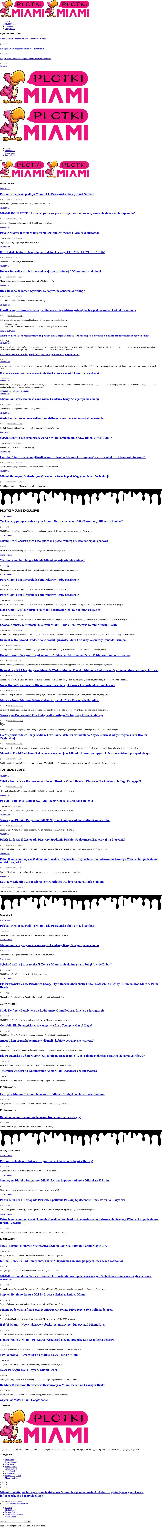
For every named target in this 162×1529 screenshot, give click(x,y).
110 (8, 1375)
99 (22, 868)
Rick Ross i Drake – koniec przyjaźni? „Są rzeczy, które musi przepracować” (39, 354)
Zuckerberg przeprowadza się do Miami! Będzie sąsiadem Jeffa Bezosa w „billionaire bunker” (61, 521)
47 (8, 359)
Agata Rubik (10, 1471)
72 (8, 546)
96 (22, 787)
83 (22, 630)
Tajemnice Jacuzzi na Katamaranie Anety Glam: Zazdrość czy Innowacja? (48, 1070)
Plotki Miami (10, 24)
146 (8, 1061)
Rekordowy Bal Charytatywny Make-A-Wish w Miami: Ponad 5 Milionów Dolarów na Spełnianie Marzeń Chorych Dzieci (79, 670)
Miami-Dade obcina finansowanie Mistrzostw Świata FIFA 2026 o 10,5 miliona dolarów (56, 1309)
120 (19, 645)
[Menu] (1, 160)
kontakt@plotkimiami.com (17, 1503)
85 (22, 482)
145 (8, 1300)
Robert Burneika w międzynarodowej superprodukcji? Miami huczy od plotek (51, 271)
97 (8, 1266)
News (7, 22)
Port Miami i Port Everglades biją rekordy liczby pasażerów (39, 579)
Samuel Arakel (11, 1469)
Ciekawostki (10, 26)
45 (8, 378)
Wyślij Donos (10, 1517)
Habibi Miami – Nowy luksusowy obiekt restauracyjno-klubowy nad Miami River (53, 1324)
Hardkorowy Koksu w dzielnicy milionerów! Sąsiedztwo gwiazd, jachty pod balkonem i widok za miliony (68, 310)
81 (22, 316)
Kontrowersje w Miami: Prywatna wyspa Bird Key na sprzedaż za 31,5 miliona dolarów (57, 1339)
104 (22, 615)
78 (22, 806)
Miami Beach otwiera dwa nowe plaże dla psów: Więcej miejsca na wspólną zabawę (54, 540)
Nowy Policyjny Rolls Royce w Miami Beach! (29, 1369)
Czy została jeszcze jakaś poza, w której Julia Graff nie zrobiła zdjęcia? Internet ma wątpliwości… (50, 373)
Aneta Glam (10, 1473)
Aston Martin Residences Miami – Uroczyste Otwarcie (23, 39)
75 (22, 257)
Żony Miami (10, 29)
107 (22, 845)
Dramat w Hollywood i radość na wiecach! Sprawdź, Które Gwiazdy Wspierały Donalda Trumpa (63, 640)
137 (8, 1031)
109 (8, 1251)
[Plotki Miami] (81, 107)
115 (8, 1076)
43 (22, 199)
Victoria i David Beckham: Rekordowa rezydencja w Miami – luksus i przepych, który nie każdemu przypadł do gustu (76, 753)
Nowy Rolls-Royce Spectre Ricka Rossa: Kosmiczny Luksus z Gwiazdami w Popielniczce (57, 685)
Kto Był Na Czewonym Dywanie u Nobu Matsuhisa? (22, 49)
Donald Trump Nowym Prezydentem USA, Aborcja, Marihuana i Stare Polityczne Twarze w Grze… (65, 655)
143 (8, 1390)
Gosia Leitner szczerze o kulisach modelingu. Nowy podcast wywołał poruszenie (52, 418)
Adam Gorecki (13, 660)
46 (22, 296)
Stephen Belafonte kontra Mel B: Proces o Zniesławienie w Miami (43, 1294)
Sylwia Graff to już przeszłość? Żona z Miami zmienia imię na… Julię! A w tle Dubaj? (56, 437)
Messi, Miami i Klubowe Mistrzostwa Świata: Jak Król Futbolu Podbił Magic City (53, 1245)
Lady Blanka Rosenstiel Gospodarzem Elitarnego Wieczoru (25, 59)
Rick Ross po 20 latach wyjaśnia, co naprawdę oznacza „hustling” (42, 290)
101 (22, 443)
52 (8, 1345)
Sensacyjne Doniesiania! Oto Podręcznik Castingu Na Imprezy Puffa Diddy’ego (51, 715)
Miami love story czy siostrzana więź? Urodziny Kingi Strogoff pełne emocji (49, 399)
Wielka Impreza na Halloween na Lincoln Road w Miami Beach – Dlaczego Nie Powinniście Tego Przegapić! (70, 781)
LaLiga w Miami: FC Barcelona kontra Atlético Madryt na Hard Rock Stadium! (52, 881)
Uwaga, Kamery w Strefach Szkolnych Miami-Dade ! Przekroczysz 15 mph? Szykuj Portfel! (59, 624)
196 (22, 721)
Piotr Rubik (9, 1460)
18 (22, 219)
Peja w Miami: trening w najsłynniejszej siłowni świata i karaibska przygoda (49, 232)
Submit (27, 1521)
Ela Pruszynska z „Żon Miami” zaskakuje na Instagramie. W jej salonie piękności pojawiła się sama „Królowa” (72, 1055)
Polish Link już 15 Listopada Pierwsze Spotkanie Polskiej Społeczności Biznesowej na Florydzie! (62, 839)
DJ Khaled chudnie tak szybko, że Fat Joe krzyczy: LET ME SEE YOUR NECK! (52, 252)
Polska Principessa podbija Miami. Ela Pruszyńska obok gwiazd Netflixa (47, 194)
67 (22, 462)
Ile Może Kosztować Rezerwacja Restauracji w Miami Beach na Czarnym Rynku (52, 1385)
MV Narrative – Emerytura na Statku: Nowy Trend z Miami (39, 1354)
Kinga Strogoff (11, 1462)
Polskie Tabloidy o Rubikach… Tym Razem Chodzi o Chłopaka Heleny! (46, 800)
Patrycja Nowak (14, 199)
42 (22, 238)
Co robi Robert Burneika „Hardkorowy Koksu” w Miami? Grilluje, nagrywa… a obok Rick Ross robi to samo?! (73, 457)
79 (8, 1330)
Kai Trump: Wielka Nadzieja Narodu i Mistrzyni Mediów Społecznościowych (50, 609)
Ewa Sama (9, 1464)
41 (8, 341)
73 (8, 527)
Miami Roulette (11, 1478)
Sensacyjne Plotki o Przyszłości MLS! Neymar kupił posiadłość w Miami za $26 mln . (55, 820)
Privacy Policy (11, 1512)
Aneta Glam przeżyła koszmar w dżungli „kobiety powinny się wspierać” (47, 1040)
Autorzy (8, 1508)
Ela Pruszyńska (11, 1466)
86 (22, 759)
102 (22, 690)
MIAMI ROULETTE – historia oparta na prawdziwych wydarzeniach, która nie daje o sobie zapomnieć (67, 213)
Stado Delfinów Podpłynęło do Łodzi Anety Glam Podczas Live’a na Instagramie (52, 1010)
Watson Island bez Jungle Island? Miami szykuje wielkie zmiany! (42, 560)
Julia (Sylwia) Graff (13, 1476)
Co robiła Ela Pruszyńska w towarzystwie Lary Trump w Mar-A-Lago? (46, 1025)
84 (22, 825)
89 (8, 1016)
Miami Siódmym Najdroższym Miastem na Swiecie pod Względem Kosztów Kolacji (54, 476)
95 (22, 675)
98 (8, 1122)
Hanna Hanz (13, 645)
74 (22, 404)
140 (20, 660)
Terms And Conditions (14, 1514)
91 (8, 993)
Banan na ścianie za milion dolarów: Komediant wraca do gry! (40, 1117)
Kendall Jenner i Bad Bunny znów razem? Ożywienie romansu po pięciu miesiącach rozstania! (61, 1261)
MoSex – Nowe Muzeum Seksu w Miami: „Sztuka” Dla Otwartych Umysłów (49, 700)
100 (22, 277)
